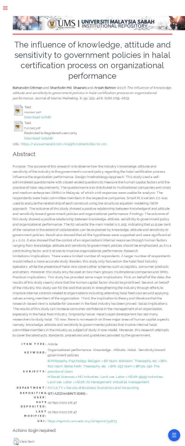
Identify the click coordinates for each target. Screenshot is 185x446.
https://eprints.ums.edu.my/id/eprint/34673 (82, 421)
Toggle (8, 8)
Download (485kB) (38, 138)
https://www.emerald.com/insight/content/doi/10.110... (65, 144)
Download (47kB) (37, 117)
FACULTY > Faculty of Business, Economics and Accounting (93, 388)
